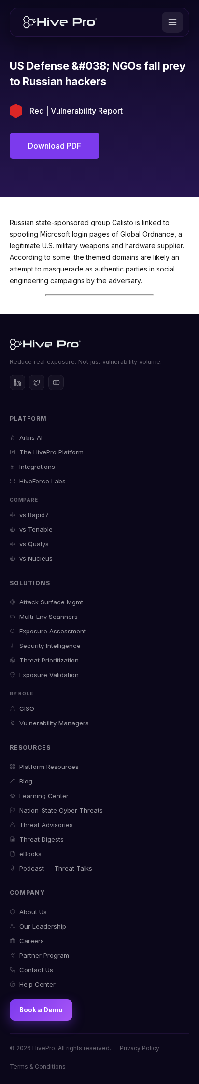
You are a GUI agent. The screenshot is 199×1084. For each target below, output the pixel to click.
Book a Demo (41, 1010)
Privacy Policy (139, 1048)
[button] (172, 22)
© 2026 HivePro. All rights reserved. (60, 1048)
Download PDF (54, 146)
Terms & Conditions (38, 1066)
